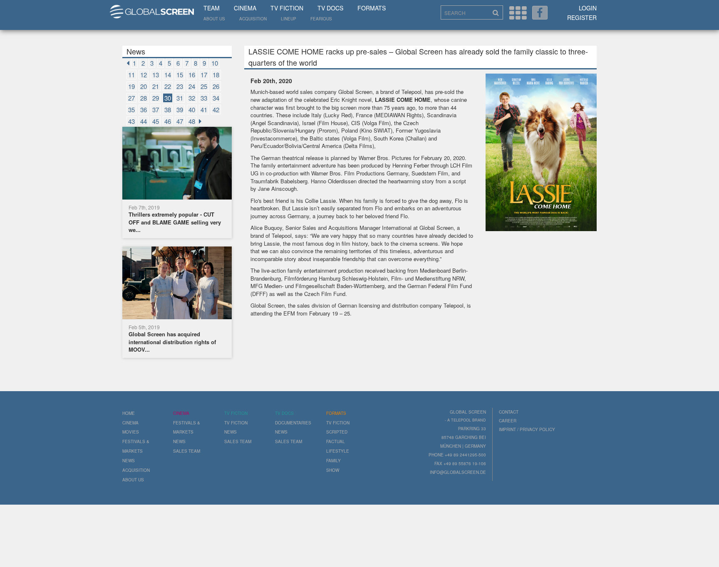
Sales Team (186, 451)
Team (211, 8)
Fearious (321, 19)
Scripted (336, 432)
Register (582, 17)
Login (588, 8)
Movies (130, 432)
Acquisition (253, 19)
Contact (508, 412)
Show (332, 470)
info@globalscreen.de (458, 472)
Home (128, 413)
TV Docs (330, 8)
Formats (371, 8)
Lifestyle (337, 451)
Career (507, 421)
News (128, 460)
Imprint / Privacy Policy (527, 429)
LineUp (288, 19)
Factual (335, 441)
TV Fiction (286, 8)
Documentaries (293, 423)
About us (214, 19)
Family (333, 460)
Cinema (245, 8)
